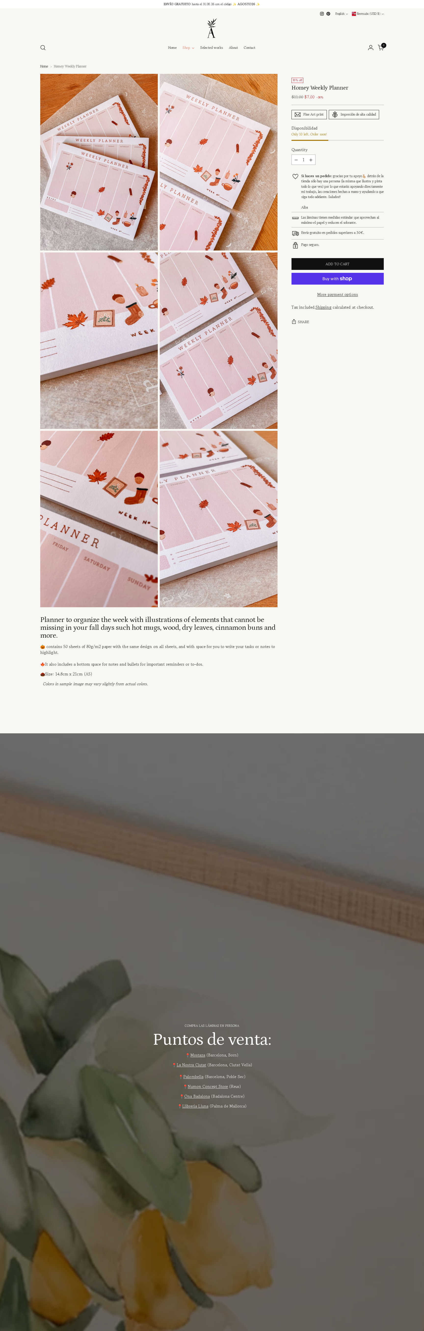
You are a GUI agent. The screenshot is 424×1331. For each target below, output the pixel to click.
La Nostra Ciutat (191, 1065)
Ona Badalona (197, 1096)
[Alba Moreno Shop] (212, 28)
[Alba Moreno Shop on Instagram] (322, 14)
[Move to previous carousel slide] (368, 721)
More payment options (337, 294)
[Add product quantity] (310, 160)
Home (44, 66)
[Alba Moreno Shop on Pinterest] (328, 14)
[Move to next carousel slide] (379, 721)
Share (303, 321)
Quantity (299, 150)
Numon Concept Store (208, 1086)
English (339, 14)
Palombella (193, 1077)
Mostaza (197, 1055)
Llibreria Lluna (195, 1106)
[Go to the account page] (371, 48)
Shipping (323, 307)
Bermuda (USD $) (368, 14)
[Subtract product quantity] (296, 160)
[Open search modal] (43, 48)
